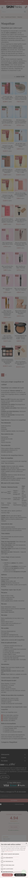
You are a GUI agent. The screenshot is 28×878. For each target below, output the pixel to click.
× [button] (26, 843)
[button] (14, 872)
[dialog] (14, 860)
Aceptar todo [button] (7, 875)
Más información (9, 851)
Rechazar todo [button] (20, 875)
